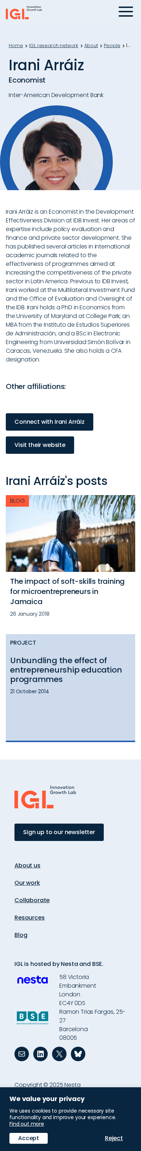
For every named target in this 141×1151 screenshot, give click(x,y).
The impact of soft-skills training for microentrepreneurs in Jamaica (67, 591)
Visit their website (39, 445)
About (91, 45)
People (112, 45)
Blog (20, 935)
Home (16, 45)
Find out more (26, 1123)
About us (27, 865)
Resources (29, 917)
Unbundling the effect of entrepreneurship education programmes (66, 670)
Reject (114, 1138)
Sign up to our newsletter (59, 832)
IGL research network (53, 45)
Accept (28, 1138)
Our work (27, 883)
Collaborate (32, 900)
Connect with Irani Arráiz (49, 422)
